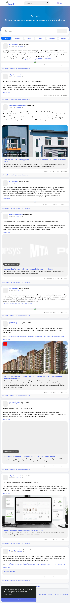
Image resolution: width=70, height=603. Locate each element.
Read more (6, 92)
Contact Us (58, 594)
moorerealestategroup (17, 105)
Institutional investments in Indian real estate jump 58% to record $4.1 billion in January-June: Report (33, 377)
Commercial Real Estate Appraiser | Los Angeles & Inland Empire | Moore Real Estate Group (35, 161)
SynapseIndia (13, 44)
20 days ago (12, 551)
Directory (66, 594)
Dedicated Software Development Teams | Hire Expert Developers (28, 269)
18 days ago (12, 324)
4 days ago (12, 76)
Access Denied (9, 572)
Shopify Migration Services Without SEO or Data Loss (23, 530)
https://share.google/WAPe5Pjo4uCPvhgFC (17, 303)
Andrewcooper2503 (16, 215)
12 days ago (12, 183)
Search (62, 31)
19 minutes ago (13, 46)
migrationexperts (15, 75)
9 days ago (12, 107)
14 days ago (12, 290)
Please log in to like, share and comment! (16, 69)
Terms (44, 594)
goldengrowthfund (15, 322)
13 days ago (12, 216)
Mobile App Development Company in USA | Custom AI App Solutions (29, 456)
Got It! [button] (19, 599)
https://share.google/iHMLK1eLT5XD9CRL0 (37, 59)
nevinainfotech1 (14, 402)
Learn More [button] (8, 594)
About (39, 594)
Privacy (50, 594)
